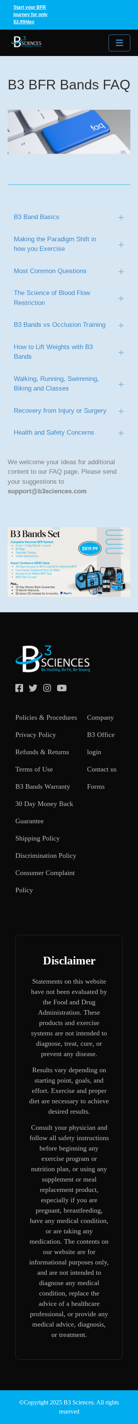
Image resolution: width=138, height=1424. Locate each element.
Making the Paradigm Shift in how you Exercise (55, 244)
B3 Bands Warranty (42, 786)
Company (100, 717)
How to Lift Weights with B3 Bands (53, 352)
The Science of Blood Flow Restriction (52, 298)
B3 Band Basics (36, 217)
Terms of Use (34, 769)
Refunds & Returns (42, 752)
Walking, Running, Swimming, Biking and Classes (56, 383)
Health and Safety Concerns (54, 432)
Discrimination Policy (45, 855)
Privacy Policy (35, 734)
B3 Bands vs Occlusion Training (59, 324)
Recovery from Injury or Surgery (60, 410)
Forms (96, 786)
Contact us (102, 769)
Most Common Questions (50, 271)
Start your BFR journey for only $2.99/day (30, 15)
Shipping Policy (37, 838)
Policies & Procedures (46, 717)
